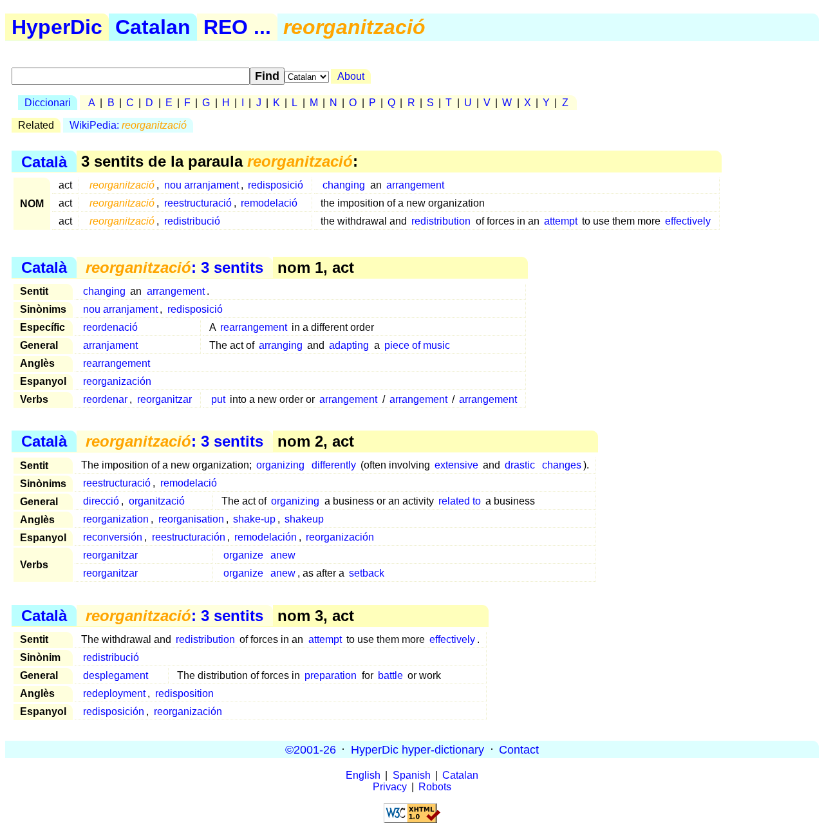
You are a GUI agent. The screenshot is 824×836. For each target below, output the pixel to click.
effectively (688, 221)
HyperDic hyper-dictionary (417, 749)
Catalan (153, 27)
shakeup (304, 519)
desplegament (115, 675)
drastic (520, 465)
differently (334, 465)
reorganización (117, 381)
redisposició (275, 185)
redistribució (192, 221)
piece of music (417, 345)
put (218, 399)
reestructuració (198, 203)
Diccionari (47, 102)
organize (243, 555)
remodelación (265, 537)
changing (344, 185)
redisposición (113, 711)
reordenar (105, 399)
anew (282, 555)
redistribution (441, 221)
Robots (434, 786)
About (350, 76)
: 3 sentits (174, 267)
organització (157, 501)
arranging (281, 345)
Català (44, 161)
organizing (280, 465)
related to (459, 501)
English (363, 775)
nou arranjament (201, 185)
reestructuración (188, 537)
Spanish (412, 775)
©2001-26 (310, 749)
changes (561, 465)
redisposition (184, 693)
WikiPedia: (128, 125)
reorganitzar (164, 399)
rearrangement (253, 327)
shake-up (254, 519)
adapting (349, 345)
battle (390, 675)
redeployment (114, 693)
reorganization (116, 519)
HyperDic (57, 27)
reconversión (112, 537)
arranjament (110, 345)
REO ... (237, 27)
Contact (519, 749)
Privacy (390, 786)
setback (366, 573)
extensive (456, 465)
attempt (560, 221)
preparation (330, 675)
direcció (101, 501)
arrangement (415, 185)
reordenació (110, 327)
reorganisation (191, 519)
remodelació (269, 203)
